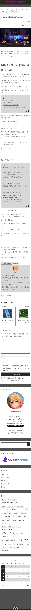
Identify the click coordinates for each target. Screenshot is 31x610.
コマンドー (23, 533)
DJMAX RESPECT (8, 506)
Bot (9, 499)
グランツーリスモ (8, 529)
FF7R (21, 510)
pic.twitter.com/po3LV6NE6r (11, 104)
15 (3, 573)
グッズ (18, 526)
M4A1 (14, 516)
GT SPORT (6, 516)
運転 (26, 547)
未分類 (3, 487)
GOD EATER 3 (23, 513)
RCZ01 (14, 520)
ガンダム (4, 526)
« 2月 (2, 585)
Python (8, 520)
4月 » (28, 585)
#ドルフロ (18, 195)
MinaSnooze (26, 25)
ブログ (3, 481)
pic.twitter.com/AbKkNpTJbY (11, 197)
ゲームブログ (5, 474)
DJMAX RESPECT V (21, 506)
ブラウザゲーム (19, 544)
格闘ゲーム (4, 547)
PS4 (3, 520)
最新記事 (15, 263)
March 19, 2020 (17, 202)
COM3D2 (14, 499)
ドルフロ (13, 302)
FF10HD (4, 513)
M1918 (19, 516)
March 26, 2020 (21, 107)
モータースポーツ (6, 484)
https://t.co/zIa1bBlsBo (9, 195)
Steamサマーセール (7, 524)
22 (3, 576)
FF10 (26, 510)
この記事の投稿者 (6, 263)
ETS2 (3, 510)
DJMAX (6, 302)
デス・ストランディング (8, 540)
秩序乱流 (12, 547)
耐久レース (20, 547)
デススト (18, 536)
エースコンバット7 (19, 524)
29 (3, 579)
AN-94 (3, 499)
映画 (28, 544)
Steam (21, 520)
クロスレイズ (12, 526)
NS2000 (26, 516)
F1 (8, 510)
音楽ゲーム (5, 550)
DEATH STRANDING (7, 503)
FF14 (10, 513)
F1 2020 (14, 510)
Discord (18, 503)
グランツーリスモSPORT (10, 533)
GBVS (15, 513)
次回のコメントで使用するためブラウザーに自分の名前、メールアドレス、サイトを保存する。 (16, 368)
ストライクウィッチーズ (7, 536)
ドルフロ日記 (7, 296)
